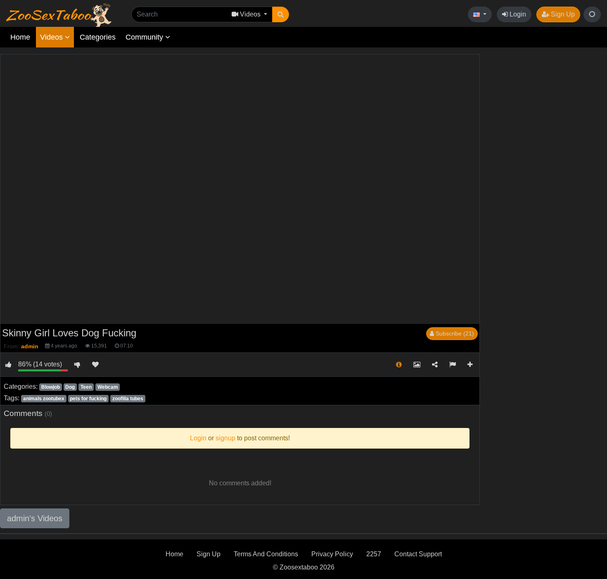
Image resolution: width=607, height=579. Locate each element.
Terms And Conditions (266, 554)
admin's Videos (34, 518)
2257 (373, 554)
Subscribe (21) (454, 333)
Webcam (107, 387)
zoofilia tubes (127, 399)
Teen (86, 387)
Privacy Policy (332, 554)
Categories (98, 37)
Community (145, 37)
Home (20, 37)
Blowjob (50, 387)
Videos (52, 37)
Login (517, 14)
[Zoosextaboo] (58, 14)
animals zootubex (43, 399)
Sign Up (562, 14)
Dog (70, 387)
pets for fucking (88, 399)
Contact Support (418, 554)
